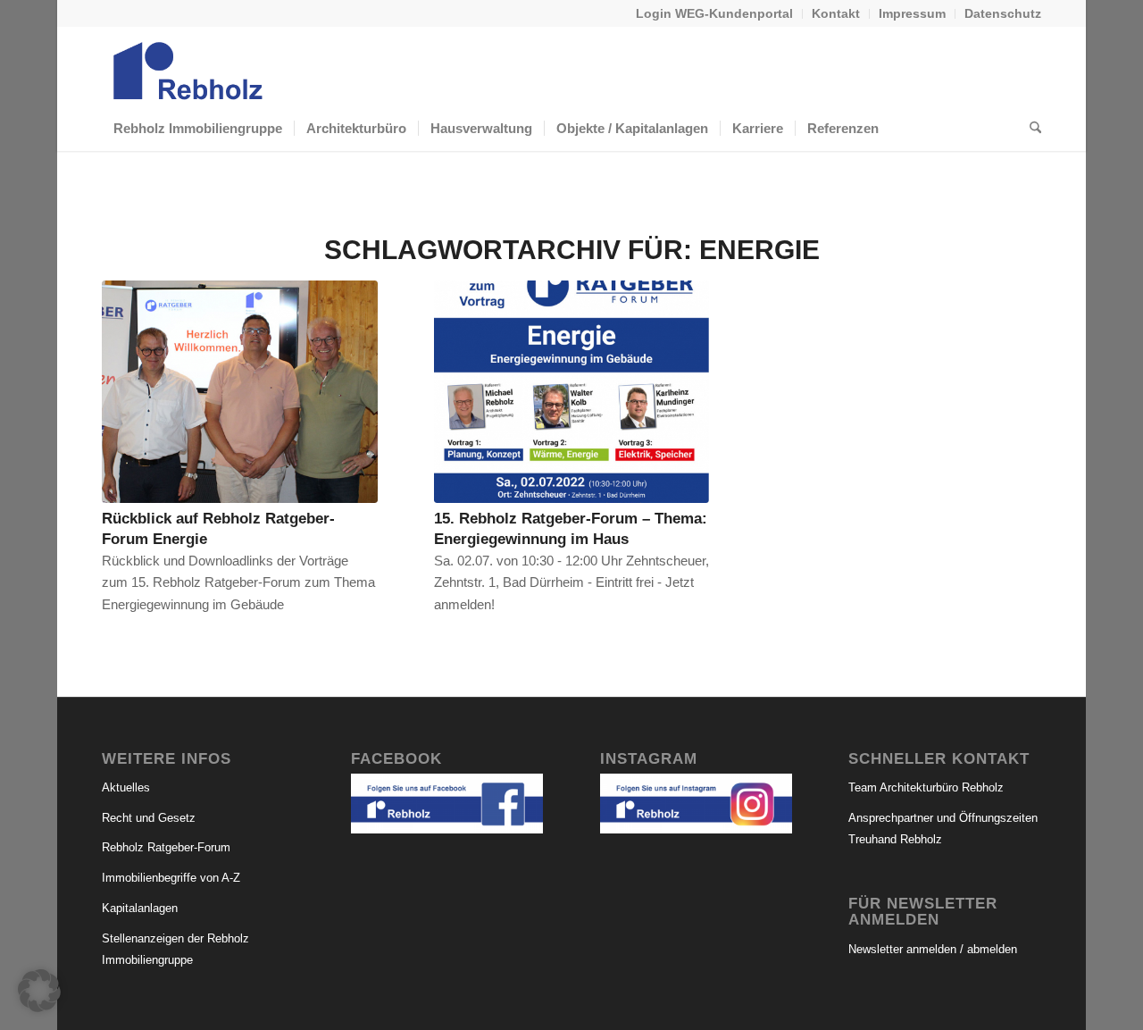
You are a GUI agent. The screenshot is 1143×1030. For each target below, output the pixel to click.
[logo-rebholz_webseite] (189, 66)
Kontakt (836, 13)
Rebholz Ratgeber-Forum (166, 847)
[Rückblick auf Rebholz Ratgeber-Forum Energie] (240, 392)
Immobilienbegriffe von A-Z (171, 877)
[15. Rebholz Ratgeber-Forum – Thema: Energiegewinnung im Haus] (572, 392)
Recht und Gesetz (149, 818)
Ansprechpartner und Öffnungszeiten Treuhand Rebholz (943, 829)
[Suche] (1029, 128)
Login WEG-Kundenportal (714, 13)
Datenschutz (1002, 13)
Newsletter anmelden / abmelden (932, 949)
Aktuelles (126, 787)
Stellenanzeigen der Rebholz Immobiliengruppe (175, 949)
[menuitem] (715, 14)
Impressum (912, 13)
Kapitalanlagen (140, 908)
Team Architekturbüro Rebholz (926, 787)
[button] (39, 990)
